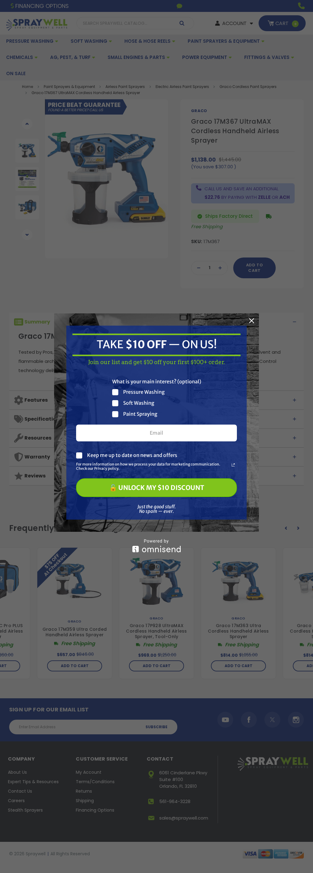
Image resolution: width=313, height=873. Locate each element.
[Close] (251, 320)
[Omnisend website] (156, 546)
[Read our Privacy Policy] (233, 465)
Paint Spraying (140, 414)
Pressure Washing (144, 392)
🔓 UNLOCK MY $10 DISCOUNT (156, 488)
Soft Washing (138, 403)
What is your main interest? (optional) (156, 381)
